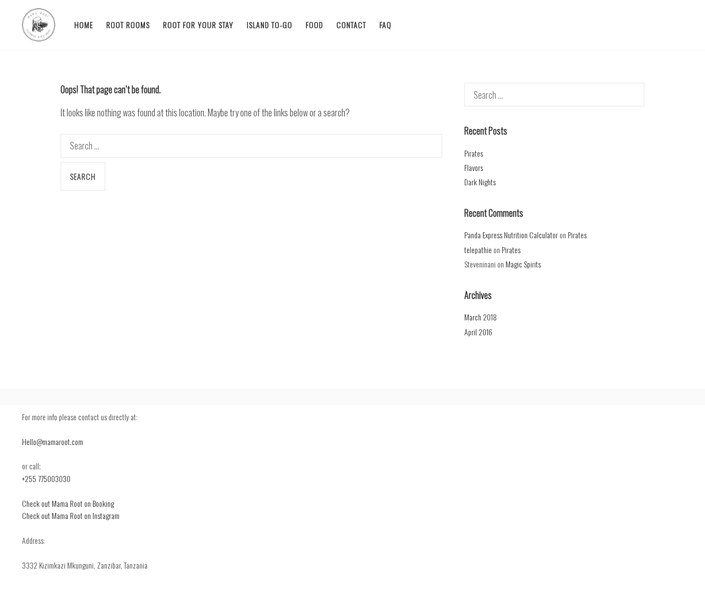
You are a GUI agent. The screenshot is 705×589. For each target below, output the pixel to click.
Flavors (473, 167)
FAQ (385, 24)
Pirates (473, 153)
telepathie (478, 249)
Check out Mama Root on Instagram (71, 515)
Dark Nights (480, 182)
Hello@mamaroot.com (52, 441)
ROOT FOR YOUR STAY (198, 24)
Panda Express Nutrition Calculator (511, 234)
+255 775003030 (46, 478)
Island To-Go (269, 24)
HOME (83, 24)
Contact (351, 24)
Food (314, 24)
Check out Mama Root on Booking (68, 503)
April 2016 (478, 332)
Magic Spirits (523, 264)
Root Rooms (128, 24)
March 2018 (480, 317)
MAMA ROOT (38, 24)
